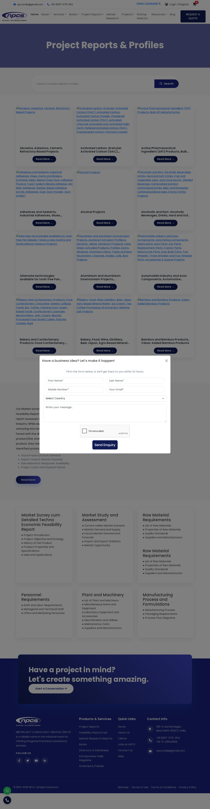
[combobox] (105, 398)
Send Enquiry (105, 445)
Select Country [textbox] (55, 398)
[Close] (166, 360)
